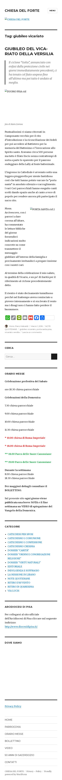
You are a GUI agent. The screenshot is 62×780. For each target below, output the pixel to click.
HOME (8, 719)
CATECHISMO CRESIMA (21, 546)
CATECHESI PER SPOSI (20, 534)
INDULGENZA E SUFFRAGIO (23, 570)
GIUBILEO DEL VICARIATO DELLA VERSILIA (29, 51)
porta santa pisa (44, 329)
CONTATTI (11, 762)
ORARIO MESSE (14, 734)
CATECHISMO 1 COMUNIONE (24, 538)
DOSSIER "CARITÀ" (18, 550)
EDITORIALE (15, 566)
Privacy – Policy (34, 771)
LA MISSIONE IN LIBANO (21, 574)
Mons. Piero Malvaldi (18, 326)
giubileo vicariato (28, 329)
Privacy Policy (13, 706)
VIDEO (9, 748)
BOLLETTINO (12, 741)
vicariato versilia (12, 332)
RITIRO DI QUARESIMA (21, 586)
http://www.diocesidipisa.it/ (21, 626)
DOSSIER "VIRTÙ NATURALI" (24, 562)
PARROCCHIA (13, 727)
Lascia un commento (32, 332)
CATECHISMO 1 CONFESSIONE (25, 542)
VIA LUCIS (13, 590)
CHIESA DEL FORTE (22, 11)
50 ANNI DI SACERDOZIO (19, 755)
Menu (52, 10)
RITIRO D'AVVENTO (19, 582)
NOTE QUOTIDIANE (19, 578)
